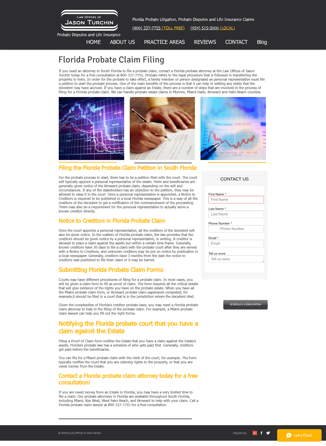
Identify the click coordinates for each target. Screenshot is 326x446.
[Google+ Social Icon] (255, 433)
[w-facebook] (261, 433)
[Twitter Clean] (268, 433)
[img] (91, 128)
